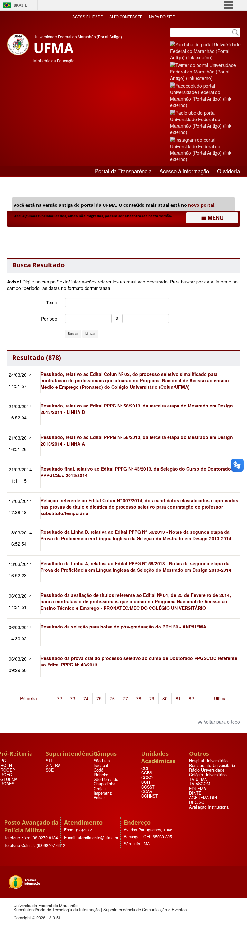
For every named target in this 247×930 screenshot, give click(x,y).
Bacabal (101, 765)
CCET (146, 768)
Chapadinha (104, 784)
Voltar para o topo (221, 721)
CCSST (148, 787)
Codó (98, 770)
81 (178, 698)
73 (72, 698)
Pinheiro (101, 775)
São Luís (102, 760)
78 (138, 698)
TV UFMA (198, 779)
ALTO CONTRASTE (125, 16)
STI (49, 760)
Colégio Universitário (208, 775)
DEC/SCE (198, 802)
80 (165, 698)
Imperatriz (103, 793)
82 (191, 698)
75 (99, 698)
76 (112, 698)
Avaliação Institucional (209, 807)
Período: (50, 318)
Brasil (20, 5)
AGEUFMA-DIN (203, 798)
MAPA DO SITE (162, 16)
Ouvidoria (228, 171)
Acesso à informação (184, 171)
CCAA (146, 791)
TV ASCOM (199, 784)
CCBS (146, 773)
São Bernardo (106, 779)
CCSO (147, 778)
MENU (215, 218)
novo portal (201, 205)
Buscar (73, 333)
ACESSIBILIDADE (87, 16)
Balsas (99, 798)
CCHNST (149, 796)
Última (220, 698)
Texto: (52, 302)
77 (125, 698)
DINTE (195, 793)
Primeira (28, 698)
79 (151, 698)
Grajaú (100, 788)
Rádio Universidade (206, 770)
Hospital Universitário (208, 760)
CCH (145, 782)
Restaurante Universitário (212, 765)
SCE (50, 770)
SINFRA (53, 765)
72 (59, 698)
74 (85, 698)
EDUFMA (197, 788)
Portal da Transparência (123, 171)
